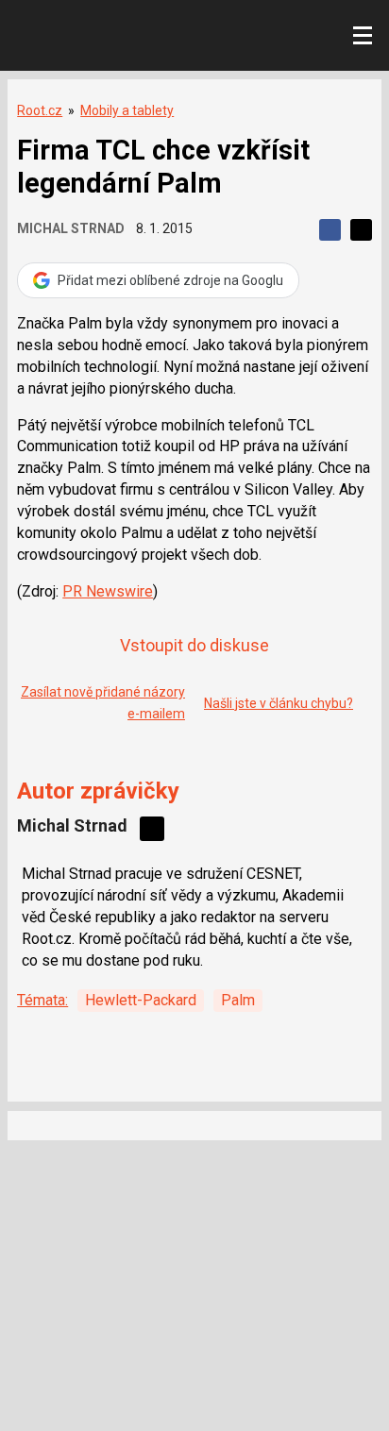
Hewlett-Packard (140, 1000)
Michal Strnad (71, 228)
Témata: (42, 1000)
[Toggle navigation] (363, 36)
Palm (238, 1000)
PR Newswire (107, 591)
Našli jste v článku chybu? (278, 703)
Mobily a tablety (127, 110)
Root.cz (39, 110)
